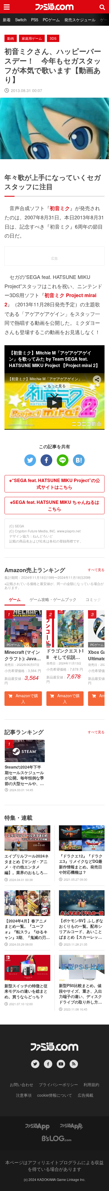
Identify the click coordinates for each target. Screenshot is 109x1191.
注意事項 (24, 1095)
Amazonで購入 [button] (26, 698)
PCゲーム (51, 19)
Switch (21, 19)
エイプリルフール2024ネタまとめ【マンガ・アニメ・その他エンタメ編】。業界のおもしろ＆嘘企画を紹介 (26, 864)
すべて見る (96, 570)
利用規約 (91, 1084)
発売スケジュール (80, 19)
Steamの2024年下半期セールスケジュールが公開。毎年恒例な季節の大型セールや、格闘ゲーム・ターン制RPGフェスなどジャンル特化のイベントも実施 (24, 775)
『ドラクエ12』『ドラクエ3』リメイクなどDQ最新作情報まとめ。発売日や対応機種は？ (81, 864)
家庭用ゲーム (32, 38)
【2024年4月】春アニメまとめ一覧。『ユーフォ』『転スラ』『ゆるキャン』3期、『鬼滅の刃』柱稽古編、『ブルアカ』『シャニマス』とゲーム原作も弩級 (27, 929)
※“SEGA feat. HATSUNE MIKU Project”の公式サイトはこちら (54, 483)
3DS (53, 38)
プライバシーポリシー (58, 1084)
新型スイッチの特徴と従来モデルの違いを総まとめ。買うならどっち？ (26, 991)
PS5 (34, 19)
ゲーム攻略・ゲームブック (53, 599)
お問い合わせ (21, 1084)
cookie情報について (54, 1095)
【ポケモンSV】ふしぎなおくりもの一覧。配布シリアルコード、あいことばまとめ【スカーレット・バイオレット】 (81, 929)
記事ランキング (24, 732)
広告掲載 (85, 1095)
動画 (10, 38)
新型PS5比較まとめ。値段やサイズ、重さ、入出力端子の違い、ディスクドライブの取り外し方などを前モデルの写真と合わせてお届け (80, 994)
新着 (7, 19)
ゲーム (15, 599)
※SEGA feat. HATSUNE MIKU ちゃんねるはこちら (54, 505)
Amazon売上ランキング (34, 570)
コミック (93, 599)
